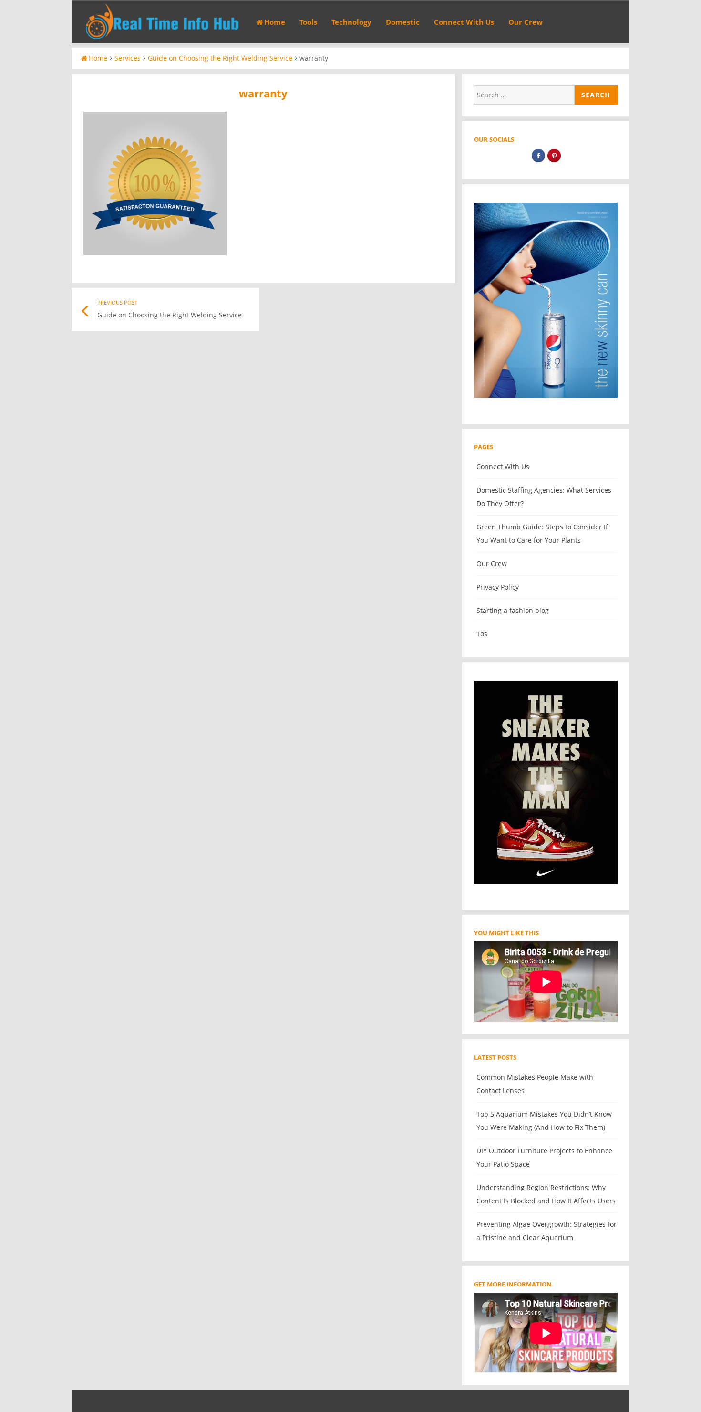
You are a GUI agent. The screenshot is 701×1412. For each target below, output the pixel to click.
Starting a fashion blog (512, 610)
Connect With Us (464, 22)
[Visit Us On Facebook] (538, 160)
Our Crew (525, 22)
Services (127, 58)
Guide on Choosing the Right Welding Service (220, 58)
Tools (308, 22)
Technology (351, 22)
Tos (481, 633)
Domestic (403, 22)
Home (274, 22)
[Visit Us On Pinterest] (554, 160)
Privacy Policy (497, 586)
